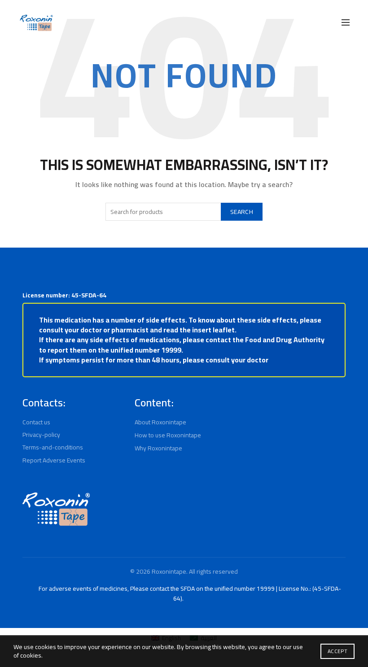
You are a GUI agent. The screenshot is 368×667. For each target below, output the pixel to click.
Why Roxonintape (158, 448)
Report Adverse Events (53, 460)
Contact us (36, 422)
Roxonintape (169, 571)
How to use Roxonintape (168, 435)
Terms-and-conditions (52, 447)
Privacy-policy (41, 434)
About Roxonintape (160, 422)
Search (241, 212)
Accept (337, 651)
